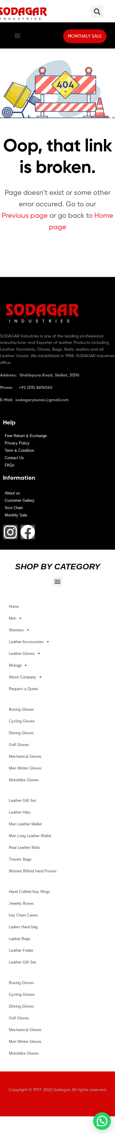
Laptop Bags (19, 938)
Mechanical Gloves (25, 756)
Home (14, 606)
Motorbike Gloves (24, 780)
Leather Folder (21, 950)
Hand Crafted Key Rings (29, 891)
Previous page (25, 215)
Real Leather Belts (24, 847)
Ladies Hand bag (23, 927)
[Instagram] (10, 532)
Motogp (15, 665)
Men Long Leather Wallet (30, 836)
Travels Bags (20, 859)
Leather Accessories (26, 642)
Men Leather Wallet (25, 824)
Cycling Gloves (22, 721)
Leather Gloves (22, 653)
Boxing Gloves (21, 709)
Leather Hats (20, 812)
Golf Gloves (19, 744)
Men (12, 618)
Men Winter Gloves (25, 768)
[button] (17, 35)
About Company (22, 677)
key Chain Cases (23, 915)
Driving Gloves (21, 733)
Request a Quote (23, 689)
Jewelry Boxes (21, 903)
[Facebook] (27, 532)
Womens (16, 630)
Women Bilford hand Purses (33, 871)
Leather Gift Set (22, 800)
